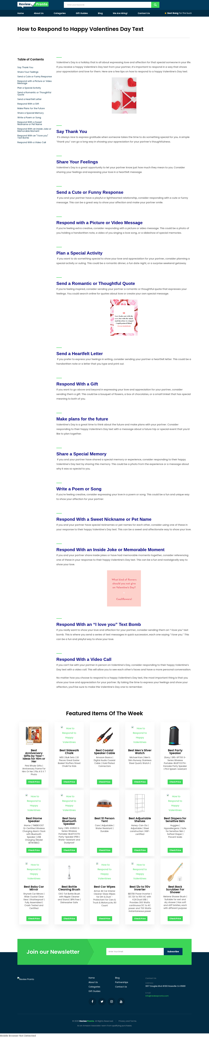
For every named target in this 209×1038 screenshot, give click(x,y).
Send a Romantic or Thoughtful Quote (34, 93)
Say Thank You (25, 67)
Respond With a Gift (28, 103)
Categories (60, 13)
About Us (39, 13)
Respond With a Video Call (31, 142)
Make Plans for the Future (31, 108)
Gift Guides (82, 13)
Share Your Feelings (27, 71)
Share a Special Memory (30, 112)
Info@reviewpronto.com (157, 995)
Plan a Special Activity (29, 87)
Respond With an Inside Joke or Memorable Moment (34, 130)
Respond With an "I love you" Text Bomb (32, 136)
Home (20, 13)
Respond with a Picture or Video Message (34, 82)
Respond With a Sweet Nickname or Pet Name (29, 123)
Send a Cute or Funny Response (34, 76)
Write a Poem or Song (29, 117)
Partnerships (121, 982)
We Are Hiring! (120, 13)
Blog (100, 13)
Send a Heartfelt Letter (29, 99)
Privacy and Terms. (128, 1021)
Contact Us (144, 13)
